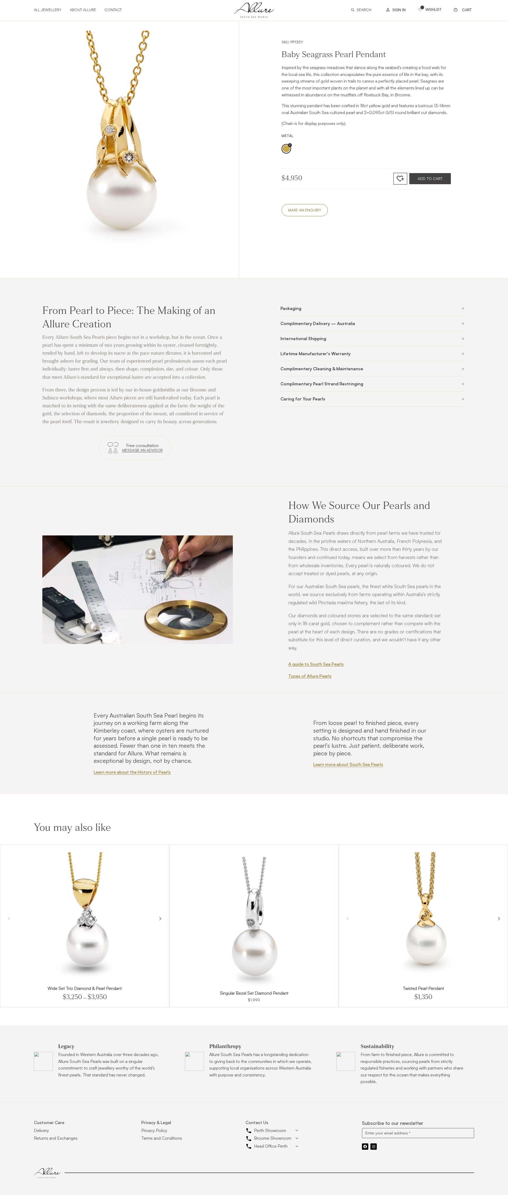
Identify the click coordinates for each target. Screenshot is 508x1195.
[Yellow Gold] (286, 149)
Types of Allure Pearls (310, 676)
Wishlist (433, 9)
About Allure (83, 9)
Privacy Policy (154, 1130)
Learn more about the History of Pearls (132, 772)
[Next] (160, 918)
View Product (84, 926)
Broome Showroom (272, 1138)
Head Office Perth (271, 1146)
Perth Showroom (270, 1130)
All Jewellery (47, 9)
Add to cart (430, 178)
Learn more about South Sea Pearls (348, 764)
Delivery (41, 1130)
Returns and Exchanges (56, 1138)
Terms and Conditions (161, 1138)
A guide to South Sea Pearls (316, 664)
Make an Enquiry (304, 210)
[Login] (394, 9)
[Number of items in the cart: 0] (463, 9)
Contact (113, 9)
